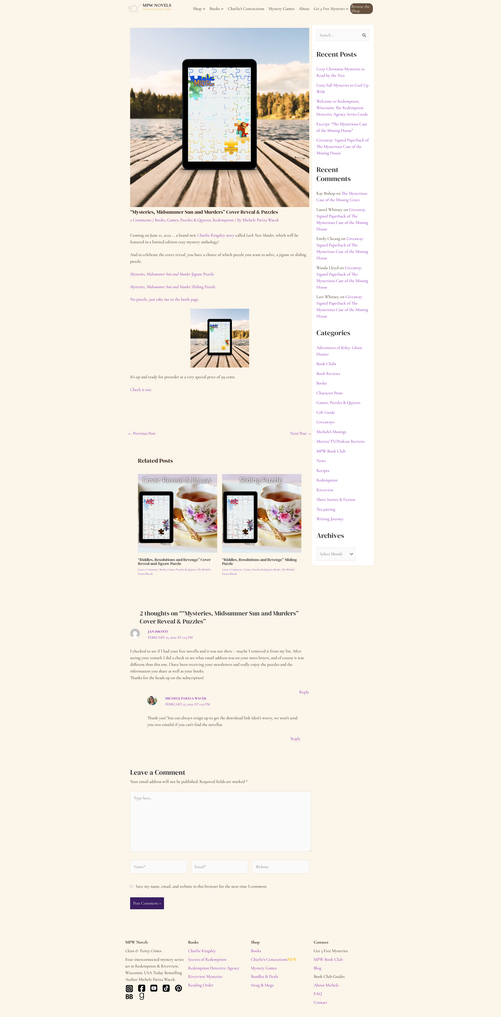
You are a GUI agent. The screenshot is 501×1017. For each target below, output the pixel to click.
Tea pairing (325, 509)
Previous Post (141, 433)
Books (160, 220)
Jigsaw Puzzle (172, 274)
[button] (361, 8)
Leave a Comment (148, 569)
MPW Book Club (330, 451)
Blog (317, 968)
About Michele (326, 985)
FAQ (318, 993)
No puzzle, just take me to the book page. (164, 299)
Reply (304, 692)
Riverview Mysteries (205, 976)
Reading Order (200, 985)
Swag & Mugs (262, 985)
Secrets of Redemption (207, 959)
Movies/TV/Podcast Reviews (340, 441)
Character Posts (329, 392)
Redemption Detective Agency (213, 968)
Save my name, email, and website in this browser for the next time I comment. (201, 886)
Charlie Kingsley (202, 950)
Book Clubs (326, 363)
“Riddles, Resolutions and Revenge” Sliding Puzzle (259, 561)
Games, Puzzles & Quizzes (189, 220)
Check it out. (141, 389)
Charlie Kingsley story (215, 235)
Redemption (223, 220)
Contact (320, 1002)
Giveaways (325, 421)
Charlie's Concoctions (274, 959)
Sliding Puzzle (172, 286)
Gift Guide (325, 412)
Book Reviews (328, 373)
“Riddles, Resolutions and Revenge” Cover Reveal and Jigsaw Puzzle (174, 561)
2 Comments (140, 220)
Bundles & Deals (264, 976)
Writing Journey (330, 518)
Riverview (325, 489)
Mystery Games (264, 968)
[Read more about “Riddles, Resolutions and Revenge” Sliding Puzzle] (261, 513)
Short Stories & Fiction (335, 499)
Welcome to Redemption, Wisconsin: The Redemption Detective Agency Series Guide (342, 108)
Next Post (301, 433)
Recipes (322, 470)
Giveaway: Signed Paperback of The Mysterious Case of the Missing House (342, 147)
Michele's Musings (331, 431)
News (321, 460)
